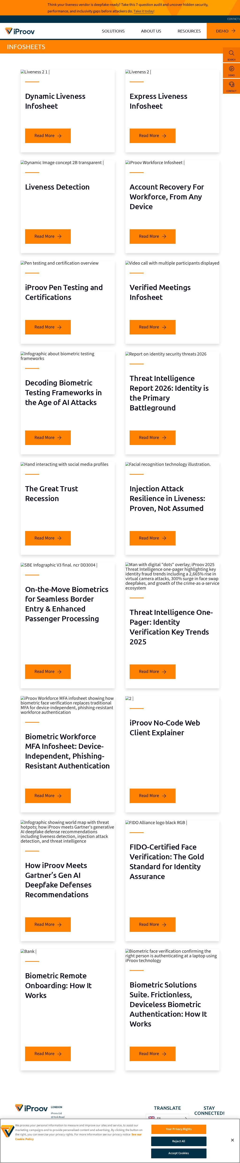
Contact (231, 91)
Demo (231, 75)
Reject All (178, 1141)
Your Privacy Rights (179, 1129)
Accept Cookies (179, 1153)
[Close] (232, 1140)
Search (231, 59)
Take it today (144, 11)
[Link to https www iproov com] (20, 28)
